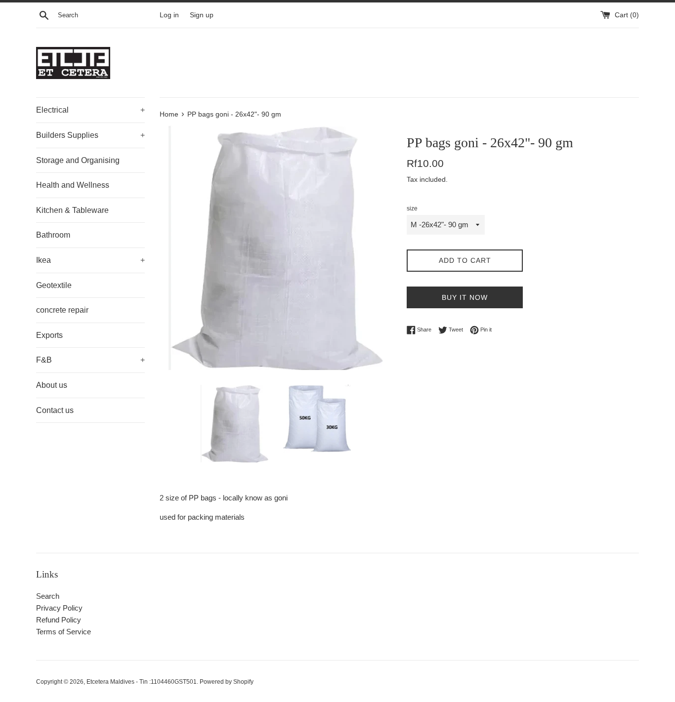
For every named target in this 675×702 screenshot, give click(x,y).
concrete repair (62, 310)
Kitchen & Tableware (72, 210)
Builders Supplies (90, 135)
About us (51, 385)
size (412, 208)
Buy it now (465, 297)
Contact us (55, 410)
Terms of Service (63, 631)
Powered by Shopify (226, 681)
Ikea (90, 260)
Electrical (90, 110)
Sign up (201, 15)
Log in (169, 15)
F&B (90, 360)
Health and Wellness (72, 185)
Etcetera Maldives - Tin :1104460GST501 (141, 681)
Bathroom (53, 235)
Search (47, 596)
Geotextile (54, 285)
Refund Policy (58, 620)
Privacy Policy (59, 608)
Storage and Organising (78, 160)
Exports (49, 335)
